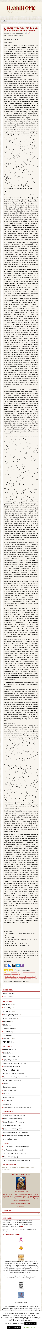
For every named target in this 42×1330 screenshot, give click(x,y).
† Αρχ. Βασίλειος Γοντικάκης (13, 1122)
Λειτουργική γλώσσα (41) (12, 1067)
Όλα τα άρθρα (8, 997)
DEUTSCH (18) (8, 1104)
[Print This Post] (26, 33)
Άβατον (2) (6, 1084)
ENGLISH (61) (7, 1101)
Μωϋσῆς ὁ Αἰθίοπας (8, 1194)
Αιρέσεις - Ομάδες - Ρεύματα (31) (15, 1077)
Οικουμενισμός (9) (9, 1090)
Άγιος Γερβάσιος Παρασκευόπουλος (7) (17, 1107)
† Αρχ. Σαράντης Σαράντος (13, 1129)
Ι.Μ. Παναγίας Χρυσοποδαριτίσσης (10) (17, 1146)
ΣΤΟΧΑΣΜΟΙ (7, 1011)
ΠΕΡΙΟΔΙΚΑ (7, 1035)
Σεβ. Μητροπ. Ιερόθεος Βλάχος (14, 1115)
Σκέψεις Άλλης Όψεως (11, 1015)
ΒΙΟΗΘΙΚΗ (6, 1021)
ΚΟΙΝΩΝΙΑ (6, 1008)
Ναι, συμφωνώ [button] (30, 1323)
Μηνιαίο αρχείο (8, 993)
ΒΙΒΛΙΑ (5, 1025)
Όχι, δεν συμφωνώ (14, 1327)
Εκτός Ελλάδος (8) (9, 1087)
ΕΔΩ (21, 1226)
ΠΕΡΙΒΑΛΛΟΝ (7, 1032)
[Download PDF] (29, 33)
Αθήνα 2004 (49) (8, 1097)
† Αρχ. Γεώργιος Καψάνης (12, 1118)
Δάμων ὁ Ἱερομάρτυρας (16, 1198)
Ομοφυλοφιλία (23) (10, 1060)
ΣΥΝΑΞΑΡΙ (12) (8, 1053)
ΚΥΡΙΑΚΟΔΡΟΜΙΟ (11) (10, 1049)
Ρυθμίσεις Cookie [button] (29, 1327)
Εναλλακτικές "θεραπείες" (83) (14, 1063)
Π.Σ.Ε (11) (6, 1094)
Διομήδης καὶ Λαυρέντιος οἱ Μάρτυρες (23, 1194)
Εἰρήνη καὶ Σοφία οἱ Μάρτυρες (30, 1198)
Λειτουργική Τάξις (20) (11, 1070)
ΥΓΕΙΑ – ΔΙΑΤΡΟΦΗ (9, 1018)
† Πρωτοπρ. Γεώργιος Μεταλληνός (15, 1132)
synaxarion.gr (20, 1206)
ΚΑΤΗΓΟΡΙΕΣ (7, 1001)
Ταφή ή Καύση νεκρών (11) (12, 1080)
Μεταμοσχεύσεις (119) (11, 1056)
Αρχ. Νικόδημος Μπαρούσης (13, 1125)
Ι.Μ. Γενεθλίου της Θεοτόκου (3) (14, 1153)
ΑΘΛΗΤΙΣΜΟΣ (7, 1042)
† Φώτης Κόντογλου (10, 1139)
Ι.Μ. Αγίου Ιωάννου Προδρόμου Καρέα (16, 1160)
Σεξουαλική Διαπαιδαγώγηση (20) (15, 1073)
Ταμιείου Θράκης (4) (10, 1157)
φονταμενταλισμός (15, 974)
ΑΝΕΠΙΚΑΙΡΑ (7, 1039)
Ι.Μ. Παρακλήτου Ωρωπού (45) (13, 1150)
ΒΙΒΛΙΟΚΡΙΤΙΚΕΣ (8, 1028)
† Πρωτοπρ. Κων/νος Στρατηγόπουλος (16, 1136)
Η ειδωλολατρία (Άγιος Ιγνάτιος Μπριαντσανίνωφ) (20, 977)
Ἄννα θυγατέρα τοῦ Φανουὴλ (19, 1196)
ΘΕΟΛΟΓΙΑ (6, 1004)
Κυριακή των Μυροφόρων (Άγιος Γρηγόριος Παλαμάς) (21, 978)
